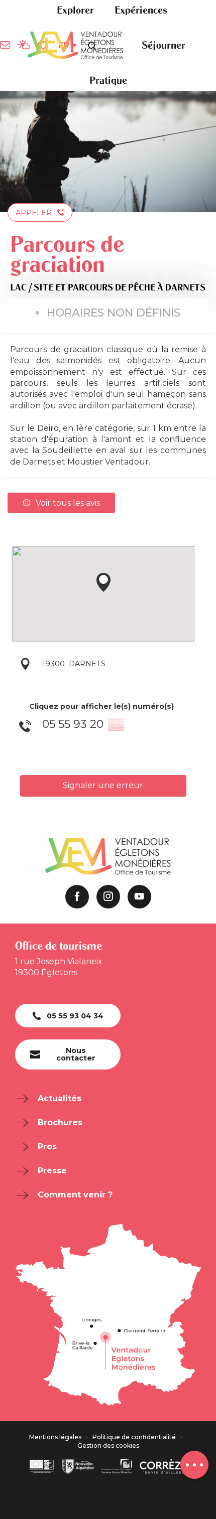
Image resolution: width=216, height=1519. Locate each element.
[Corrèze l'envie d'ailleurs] (163, 1466)
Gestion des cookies (108, 1446)
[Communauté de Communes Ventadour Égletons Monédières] (116, 1466)
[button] (75, 10)
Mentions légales (55, 1437)
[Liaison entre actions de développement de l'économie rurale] (41, 1466)
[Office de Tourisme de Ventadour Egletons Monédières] (75, 45)
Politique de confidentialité (134, 1437)
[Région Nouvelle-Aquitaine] (78, 1466)
